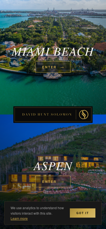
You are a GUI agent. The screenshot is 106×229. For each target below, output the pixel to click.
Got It (82, 213)
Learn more (19, 218)
